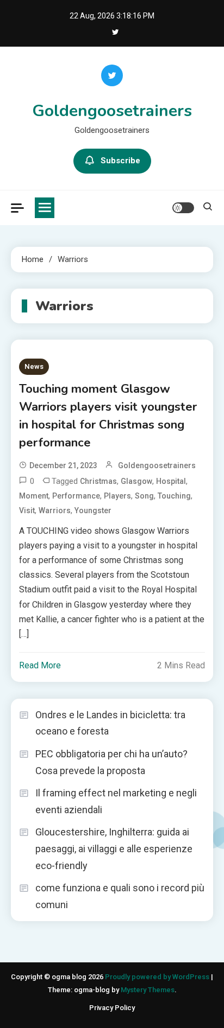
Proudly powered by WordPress (158, 977)
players (117, 495)
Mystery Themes (148, 990)
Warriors (55, 510)
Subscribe (120, 160)
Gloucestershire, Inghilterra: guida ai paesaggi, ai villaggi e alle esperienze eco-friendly (113, 848)
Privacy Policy (112, 1008)
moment (33, 495)
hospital (171, 481)
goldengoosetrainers (157, 465)
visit (27, 510)
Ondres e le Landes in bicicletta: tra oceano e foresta (110, 723)
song (144, 495)
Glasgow (136, 481)
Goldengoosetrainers (112, 111)
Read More (40, 665)
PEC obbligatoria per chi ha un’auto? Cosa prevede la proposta (111, 762)
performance (76, 495)
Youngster (92, 510)
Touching (174, 495)
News (33, 366)
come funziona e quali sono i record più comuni (119, 896)
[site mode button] (183, 207)
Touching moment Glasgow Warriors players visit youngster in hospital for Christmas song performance (108, 416)
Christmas (98, 481)
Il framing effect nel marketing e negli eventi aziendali (116, 801)
